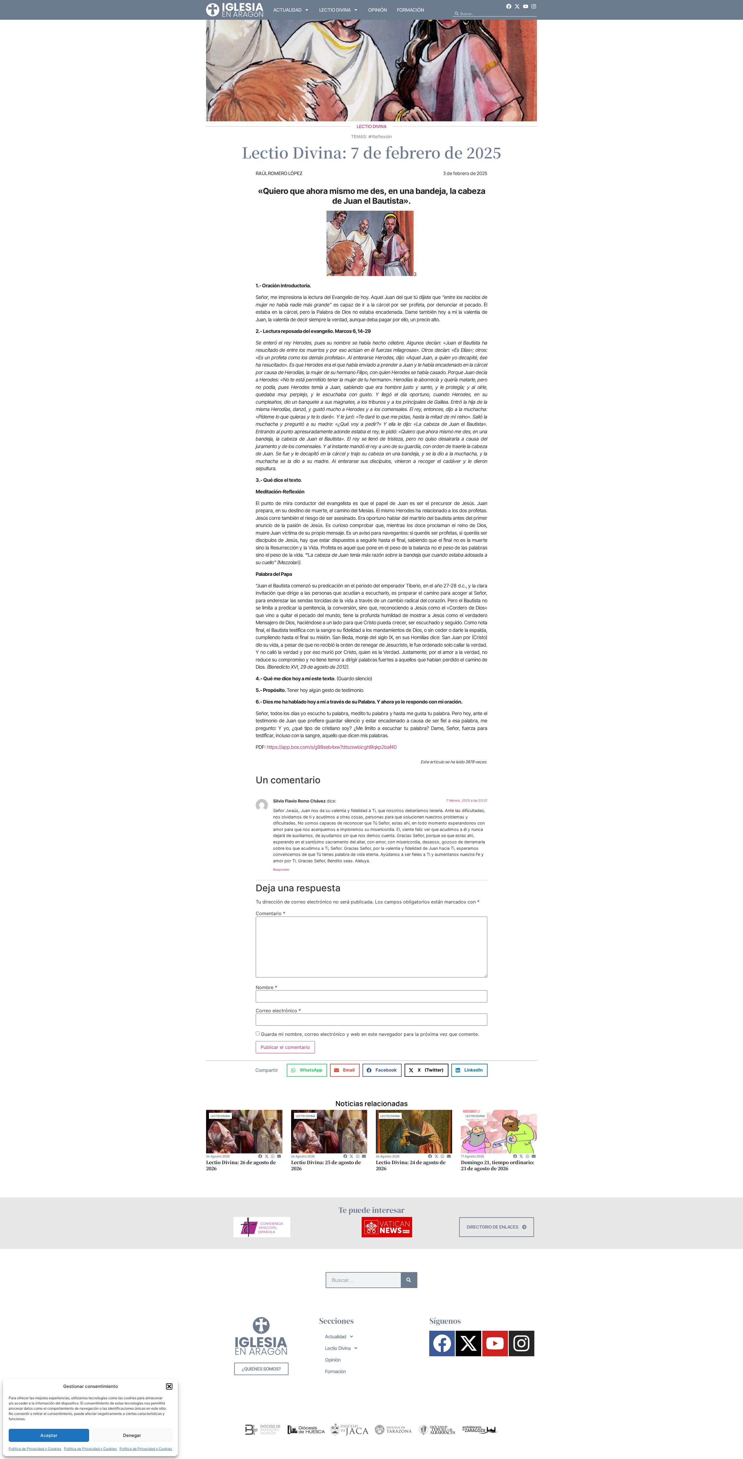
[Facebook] (509, 6)
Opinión (377, 10)
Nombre (266, 987)
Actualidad (287, 10)
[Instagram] (534, 6)
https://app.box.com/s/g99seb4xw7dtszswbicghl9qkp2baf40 (332, 747)
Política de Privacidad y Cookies (35, 1449)
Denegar (132, 1435)
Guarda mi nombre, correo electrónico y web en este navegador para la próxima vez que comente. (370, 1034)
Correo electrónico (278, 1010)
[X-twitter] (517, 6)
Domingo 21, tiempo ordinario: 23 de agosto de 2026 (497, 1165)
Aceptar (48, 1435)
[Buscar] (409, 1280)
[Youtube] (525, 6)
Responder (281, 870)
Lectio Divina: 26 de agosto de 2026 (241, 1165)
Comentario (270, 913)
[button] (169, 1386)
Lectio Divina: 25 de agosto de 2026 (326, 1165)
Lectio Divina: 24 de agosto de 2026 (411, 1165)
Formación (410, 10)
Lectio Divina (335, 10)
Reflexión (382, 137)
